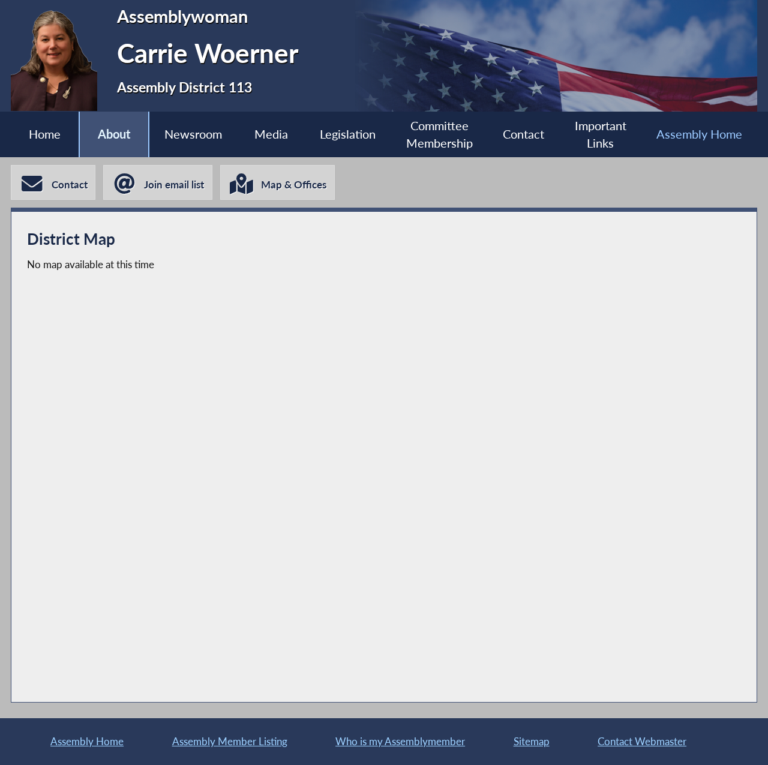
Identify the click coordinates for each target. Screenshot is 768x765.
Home (45, 134)
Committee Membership (439, 134)
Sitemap (532, 741)
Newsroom (193, 134)
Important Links (600, 134)
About (114, 134)
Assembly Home (699, 134)
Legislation (348, 134)
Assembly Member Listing (229, 741)
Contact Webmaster (642, 741)
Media (271, 134)
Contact (523, 134)
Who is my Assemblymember (400, 741)
